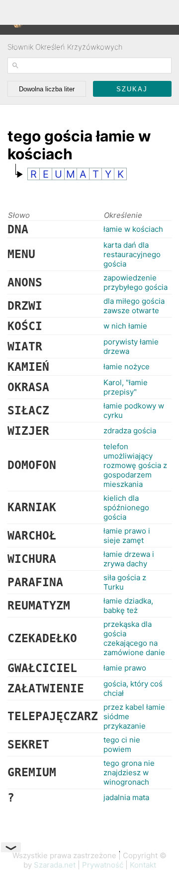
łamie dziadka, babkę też (128, 605)
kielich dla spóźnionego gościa (126, 507)
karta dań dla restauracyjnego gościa (132, 254)
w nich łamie (125, 326)
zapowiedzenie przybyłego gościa (135, 282)
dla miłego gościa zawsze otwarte (134, 305)
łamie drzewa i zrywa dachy (128, 558)
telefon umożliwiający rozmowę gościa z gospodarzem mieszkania (135, 465)
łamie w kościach (133, 229)
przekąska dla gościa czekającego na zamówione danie (134, 638)
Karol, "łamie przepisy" (125, 387)
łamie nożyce (126, 366)
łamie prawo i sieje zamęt (126, 535)
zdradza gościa (129, 430)
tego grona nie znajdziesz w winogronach (129, 772)
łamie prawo (124, 668)
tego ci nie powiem (121, 744)
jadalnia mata (126, 797)
